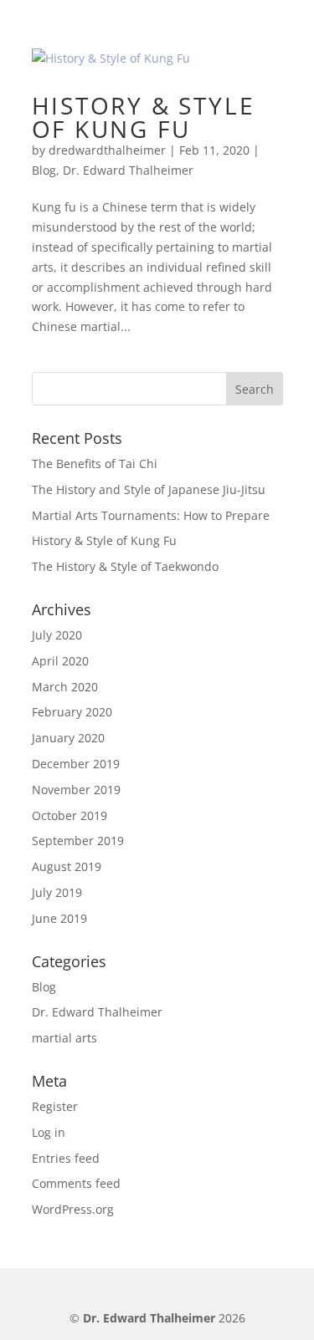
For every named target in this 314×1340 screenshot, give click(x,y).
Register (55, 1106)
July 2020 (57, 635)
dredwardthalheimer (107, 150)
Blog (44, 170)
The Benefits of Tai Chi (94, 463)
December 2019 (76, 764)
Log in (48, 1132)
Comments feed (76, 1183)
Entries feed (66, 1158)
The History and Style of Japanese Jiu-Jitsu (148, 489)
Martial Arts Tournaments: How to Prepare (151, 515)
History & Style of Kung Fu (143, 117)
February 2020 (72, 712)
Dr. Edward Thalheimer (128, 170)
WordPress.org (73, 1209)
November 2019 (76, 789)
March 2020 (65, 687)
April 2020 (60, 661)
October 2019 (69, 815)
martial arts (64, 1038)
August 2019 (66, 866)
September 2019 (78, 840)
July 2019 (57, 892)
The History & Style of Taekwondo (125, 566)
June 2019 (59, 918)
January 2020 (68, 738)
